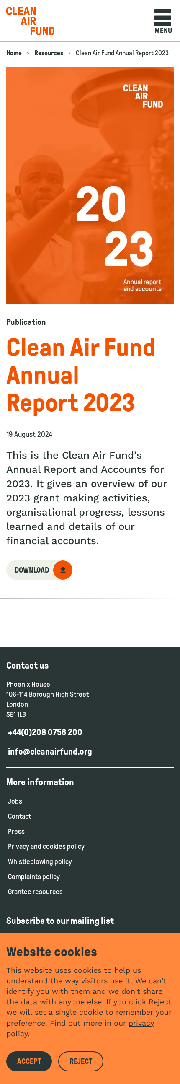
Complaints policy (34, 877)
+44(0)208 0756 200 (45, 732)
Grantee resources (35, 892)
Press (16, 831)
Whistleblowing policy (40, 862)
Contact (19, 816)
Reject (80, 1061)
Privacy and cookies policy (46, 847)
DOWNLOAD (32, 570)
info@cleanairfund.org (50, 752)
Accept (29, 1061)
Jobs (15, 801)
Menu (163, 31)
